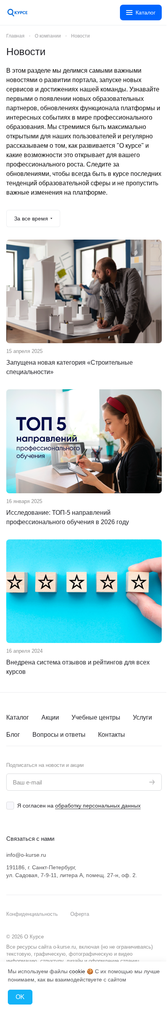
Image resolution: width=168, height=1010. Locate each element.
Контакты (111, 734)
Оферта (79, 914)
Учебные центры (95, 717)
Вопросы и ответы (59, 734)
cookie (77, 971)
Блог (13, 734)
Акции (50, 717)
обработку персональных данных (98, 805)
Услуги (142, 717)
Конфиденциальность (32, 914)
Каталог (17, 717)
